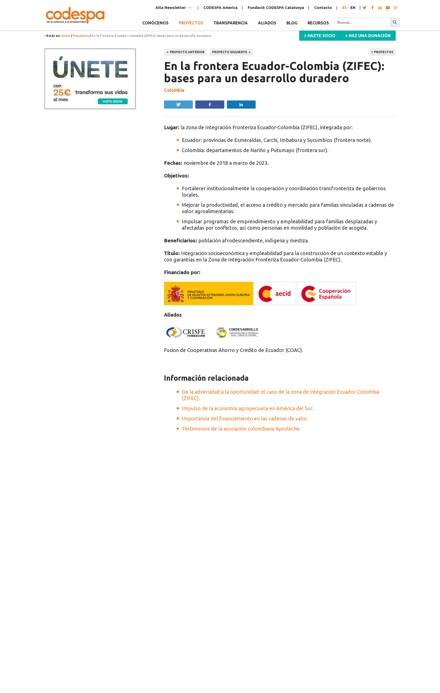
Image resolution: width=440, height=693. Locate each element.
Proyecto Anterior (187, 52)
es (344, 7)
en (352, 7)
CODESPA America (220, 7)
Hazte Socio (321, 35)
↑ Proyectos (382, 52)
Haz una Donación (369, 35)
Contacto (323, 7)
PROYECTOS (191, 23)
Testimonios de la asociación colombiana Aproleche (240, 429)
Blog (291, 23)
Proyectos (81, 35)
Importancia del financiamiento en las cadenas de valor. (245, 418)
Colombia (174, 90)
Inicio (65, 35)
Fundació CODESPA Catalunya (276, 7)
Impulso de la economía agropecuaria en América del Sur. (247, 408)
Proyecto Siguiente (229, 52)
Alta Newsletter (171, 7)
